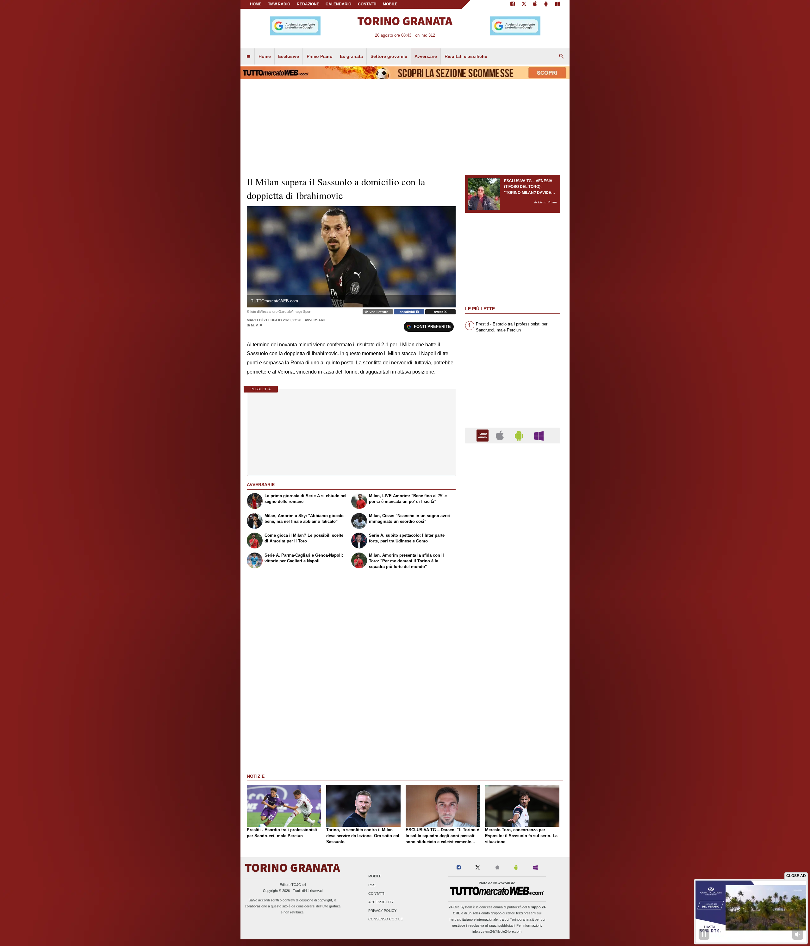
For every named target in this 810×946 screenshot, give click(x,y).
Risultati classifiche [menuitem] (466, 56)
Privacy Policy (382, 911)
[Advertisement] (512, 693)
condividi (408, 312)
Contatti (376, 893)
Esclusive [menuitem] (288, 56)
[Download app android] (546, 4)
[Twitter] (524, 4)
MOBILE (390, 4)
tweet (439, 312)
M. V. (255, 325)
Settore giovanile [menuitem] (389, 56)
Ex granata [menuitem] (351, 56)
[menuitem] (248, 56)
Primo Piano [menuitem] (320, 56)
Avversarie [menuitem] (425, 56)
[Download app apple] (535, 4)
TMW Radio (279, 4)
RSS (371, 885)
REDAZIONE (308, 4)
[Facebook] (512, 4)
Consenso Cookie (385, 919)
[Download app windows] (557, 4)
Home (255, 4)
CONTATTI (367, 4)
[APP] (483, 435)
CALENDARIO (338, 4)
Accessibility (381, 902)
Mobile (374, 876)
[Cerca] (561, 56)
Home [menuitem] (265, 56)
